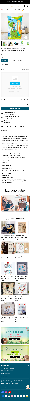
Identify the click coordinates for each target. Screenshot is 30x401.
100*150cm (12, 60)
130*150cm (20, 60)
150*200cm (5, 64)
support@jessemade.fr (9, 370)
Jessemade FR (16, 399)
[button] (2, 6)
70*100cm (4, 60)
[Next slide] (28, 203)
